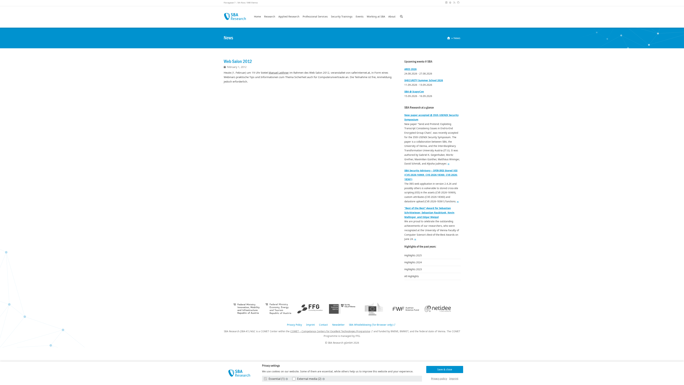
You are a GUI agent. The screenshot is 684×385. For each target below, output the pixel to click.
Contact (323, 325)
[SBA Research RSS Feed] (454, 2)
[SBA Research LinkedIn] (446, 2)
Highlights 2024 (413, 262)
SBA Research (235, 16)
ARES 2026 (410, 69)
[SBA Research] (239, 373)
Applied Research (288, 16)
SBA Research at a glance (419, 108)
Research (269, 16)
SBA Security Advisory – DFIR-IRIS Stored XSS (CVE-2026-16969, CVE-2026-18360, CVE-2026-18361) (431, 175)
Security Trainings (342, 16)
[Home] (449, 38)
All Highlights (411, 276)
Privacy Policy (294, 325)
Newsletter (338, 325)
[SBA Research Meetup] (450, 2)
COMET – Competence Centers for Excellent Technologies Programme (330, 331)
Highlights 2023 (413, 269)
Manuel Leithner (279, 72)
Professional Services (315, 16)
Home (257, 16)
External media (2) (309, 379)
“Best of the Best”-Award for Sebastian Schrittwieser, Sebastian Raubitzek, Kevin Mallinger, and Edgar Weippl (429, 213)
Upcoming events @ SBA (418, 62)
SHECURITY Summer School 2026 (423, 80)
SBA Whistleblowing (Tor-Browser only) (371, 325)
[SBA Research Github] (458, 2)
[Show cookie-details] (287, 379)
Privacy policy (439, 378)
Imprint (453, 378)
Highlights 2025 (413, 255)
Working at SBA (376, 16)
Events (360, 16)
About (391, 16)
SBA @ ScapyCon (414, 91)
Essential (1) (276, 379)
